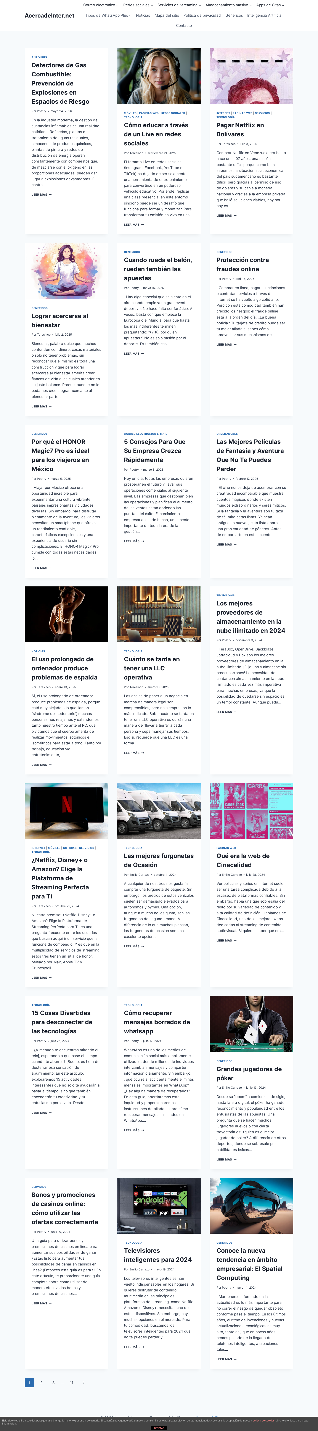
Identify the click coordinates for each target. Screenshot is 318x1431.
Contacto (184, 25)
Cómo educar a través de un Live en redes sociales (156, 134)
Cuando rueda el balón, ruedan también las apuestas (158, 269)
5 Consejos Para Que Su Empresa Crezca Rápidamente (155, 451)
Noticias (143, 15)
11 (71, 1383)
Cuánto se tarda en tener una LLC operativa (152, 668)
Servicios (262, 113)
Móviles (130, 113)
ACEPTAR (159, 1428)
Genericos (234, 15)
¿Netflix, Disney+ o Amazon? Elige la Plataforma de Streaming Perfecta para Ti (60, 878)
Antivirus (39, 57)
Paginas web (149, 113)
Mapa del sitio (167, 15)
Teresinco (136, 153)
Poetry (41, 111)
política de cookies (264, 1420)
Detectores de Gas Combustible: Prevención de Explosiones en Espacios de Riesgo (60, 83)
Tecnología (133, 117)
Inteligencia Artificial (264, 15)
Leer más (42, 194)
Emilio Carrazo (139, 874)
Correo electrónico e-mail (145, 433)
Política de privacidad (202, 15)
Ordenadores (227, 433)
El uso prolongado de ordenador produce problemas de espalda (64, 668)
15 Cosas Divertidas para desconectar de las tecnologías (62, 1022)
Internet (223, 113)
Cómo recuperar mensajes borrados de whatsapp (157, 1022)
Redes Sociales (173, 113)
